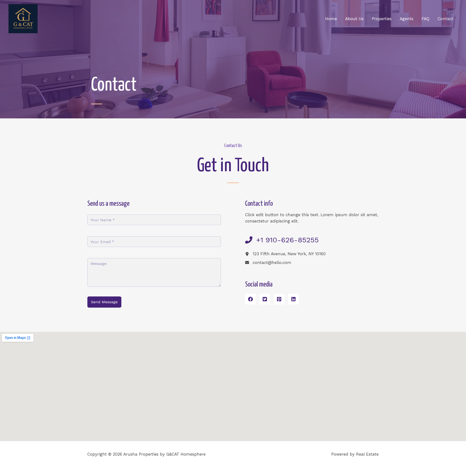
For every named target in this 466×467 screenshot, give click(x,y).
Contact (445, 18)
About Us (354, 18)
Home (331, 18)
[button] (250, 299)
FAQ (425, 18)
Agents (406, 18)
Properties (381, 18)
